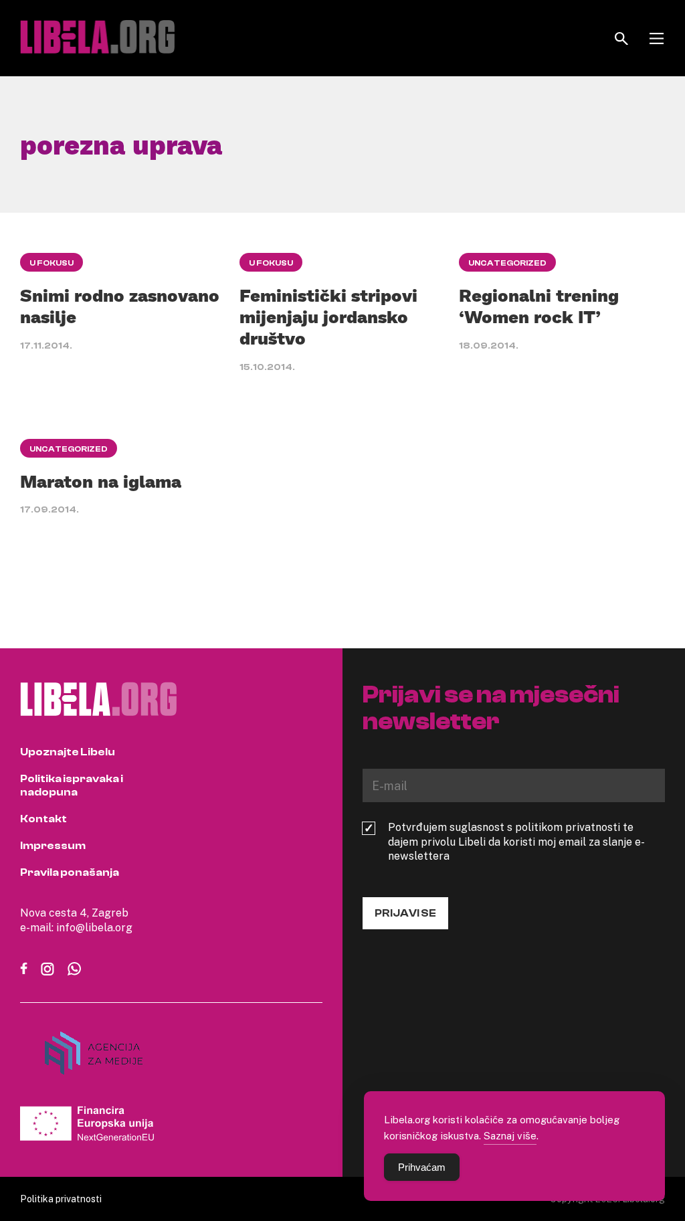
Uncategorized (507, 263)
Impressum (53, 846)
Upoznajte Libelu (67, 752)
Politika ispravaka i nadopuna (71, 785)
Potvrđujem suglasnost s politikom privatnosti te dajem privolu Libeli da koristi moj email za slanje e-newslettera (516, 841)
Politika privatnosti (61, 1198)
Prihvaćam (422, 1167)
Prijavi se (405, 913)
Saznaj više (510, 1135)
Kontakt (43, 819)
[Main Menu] (657, 38)
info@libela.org (94, 927)
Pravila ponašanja (69, 872)
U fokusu (51, 263)
